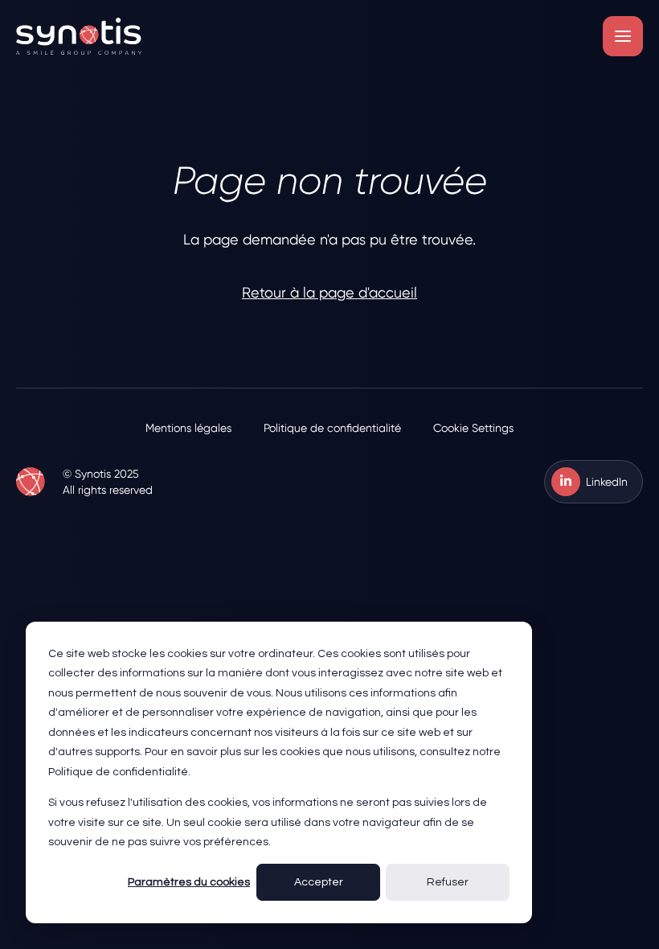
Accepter (318, 882)
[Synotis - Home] (78, 36)
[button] (623, 36)
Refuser (448, 882)
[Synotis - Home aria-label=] (30, 481)
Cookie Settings (473, 427)
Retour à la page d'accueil (329, 292)
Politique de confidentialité (332, 427)
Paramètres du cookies (189, 882)
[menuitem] (188, 428)
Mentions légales (188, 427)
